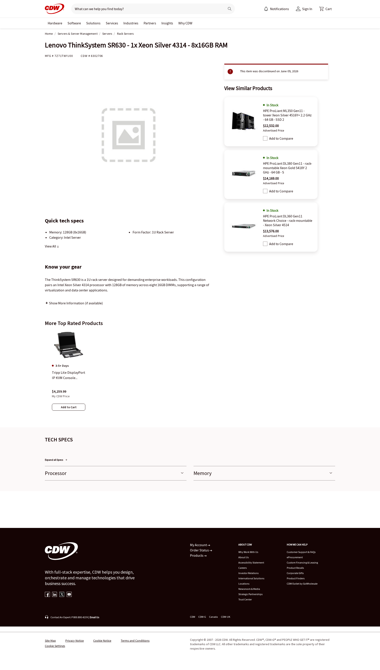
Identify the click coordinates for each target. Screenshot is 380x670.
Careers (242, 567)
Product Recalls (295, 567)
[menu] (276, 9)
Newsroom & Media (249, 589)
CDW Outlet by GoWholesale (302, 583)
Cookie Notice (102, 641)
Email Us (94, 617)
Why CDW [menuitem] (185, 23)
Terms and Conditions (135, 641)
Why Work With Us (248, 552)
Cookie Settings (55, 646)
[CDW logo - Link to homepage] (54, 9)
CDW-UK (225, 616)
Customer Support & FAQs (301, 552)
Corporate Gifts (295, 573)
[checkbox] (265, 138)
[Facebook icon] (47, 594)
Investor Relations (248, 573)
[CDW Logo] (54, 9)
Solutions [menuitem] (93, 23)
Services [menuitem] (112, 23)
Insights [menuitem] (167, 23)
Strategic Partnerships (250, 594)
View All (51, 246)
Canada (213, 616)
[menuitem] (266, 9)
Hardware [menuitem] (55, 23)
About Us (243, 557)
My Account (199, 545)
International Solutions (251, 578)
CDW (192, 616)
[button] (325, 9)
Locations (243, 583)
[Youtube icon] (69, 594)
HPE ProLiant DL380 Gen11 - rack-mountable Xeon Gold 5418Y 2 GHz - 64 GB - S (287, 167)
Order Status (200, 550)
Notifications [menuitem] (279, 9)
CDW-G (202, 616)
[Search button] (229, 8)
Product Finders (296, 578)
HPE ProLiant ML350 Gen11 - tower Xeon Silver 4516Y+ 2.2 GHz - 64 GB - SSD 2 (287, 115)
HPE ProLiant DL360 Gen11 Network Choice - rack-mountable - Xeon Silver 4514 (287, 220)
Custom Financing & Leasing (302, 562)
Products (197, 555)
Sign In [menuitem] (307, 9)
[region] (190, 375)
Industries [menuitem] (130, 23)
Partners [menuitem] (150, 23)
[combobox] (146, 9)
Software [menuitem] (74, 23)
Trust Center (245, 599)
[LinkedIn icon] (54, 594)
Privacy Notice (74, 641)
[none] (55, 23)
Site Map (50, 641)
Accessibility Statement (251, 562)
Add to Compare (281, 138)
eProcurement (295, 557)
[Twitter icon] (61, 594)
